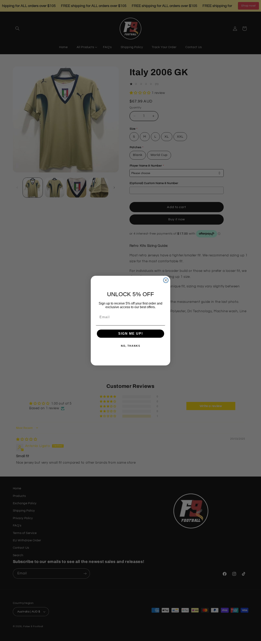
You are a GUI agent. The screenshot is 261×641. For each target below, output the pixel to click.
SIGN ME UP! (130, 333)
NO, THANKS (130, 345)
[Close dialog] (165, 280)
